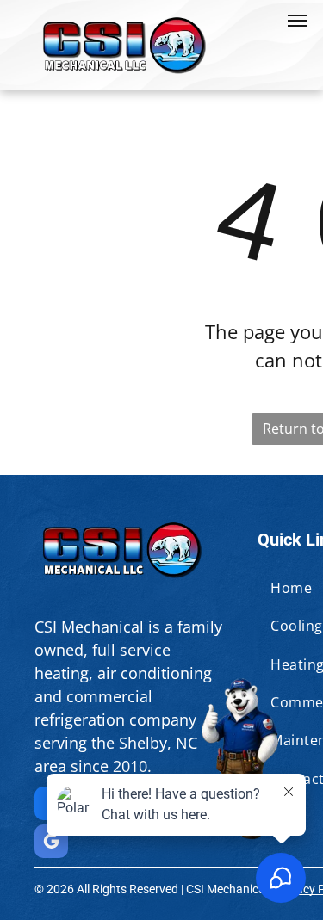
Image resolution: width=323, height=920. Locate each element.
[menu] (297, 20)
